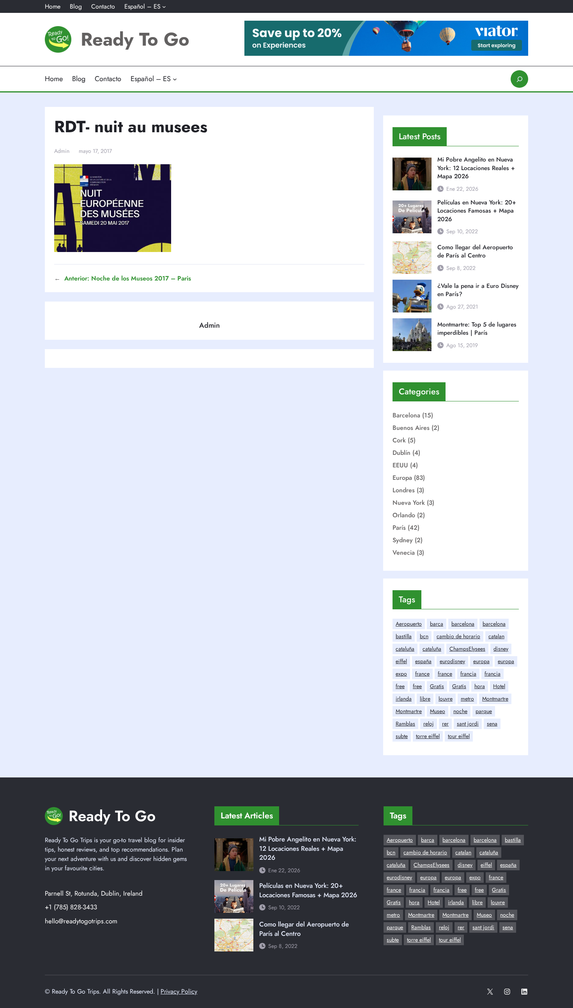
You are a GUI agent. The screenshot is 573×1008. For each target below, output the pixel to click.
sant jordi (468, 724)
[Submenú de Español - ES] (164, 7)
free (400, 686)
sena (492, 724)
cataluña (405, 649)
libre (425, 699)
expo (401, 674)
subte (402, 736)
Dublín (401, 452)
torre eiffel (428, 736)
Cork (399, 440)
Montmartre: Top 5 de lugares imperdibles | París (476, 329)
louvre (446, 699)
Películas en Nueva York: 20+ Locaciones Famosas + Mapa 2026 (476, 211)
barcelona (462, 624)
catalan (496, 636)
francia (468, 674)
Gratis (437, 686)
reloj (428, 724)
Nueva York (409, 502)
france (422, 674)
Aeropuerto (409, 624)
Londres (404, 490)
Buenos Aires (411, 427)
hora (479, 686)
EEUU (400, 465)
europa (481, 661)
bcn (424, 636)
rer (445, 724)
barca (436, 624)
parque (484, 711)
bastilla (404, 636)
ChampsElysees (467, 649)
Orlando (404, 515)
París (399, 527)
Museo (437, 711)
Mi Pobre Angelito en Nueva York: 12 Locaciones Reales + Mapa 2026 (476, 168)
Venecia (404, 552)
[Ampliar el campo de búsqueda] (519, 79)
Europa (402, 477)
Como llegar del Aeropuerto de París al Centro (475, 251)
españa (423, 661)
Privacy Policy (179, 991)
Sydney (403, 540)
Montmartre (495, 699)
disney (500, 649)
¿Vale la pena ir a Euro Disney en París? (477, 290)
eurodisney (452, 661)
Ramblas (405, 724)
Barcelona (406, 415)
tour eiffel (459, 736)
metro (467, 699)
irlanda (404, 699)
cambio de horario (458, 636)
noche (460, 711)
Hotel (499, 686)
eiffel (401, 661)
